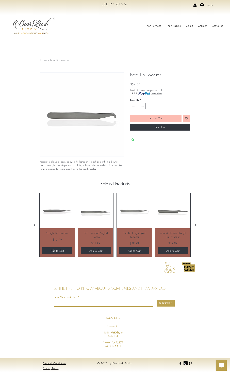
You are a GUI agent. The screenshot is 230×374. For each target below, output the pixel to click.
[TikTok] (186, 363)
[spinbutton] (138, 106)
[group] (115, 225)
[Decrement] (133, 106)
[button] (195, 5)
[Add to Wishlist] (186, 118)
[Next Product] (195, 225)
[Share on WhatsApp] (132, 140)
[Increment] (143, 106)
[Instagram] (191, 363)
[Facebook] (180, 363)
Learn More (156, 93)
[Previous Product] (34, 225)
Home (43, 60)
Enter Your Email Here (65, 297)
